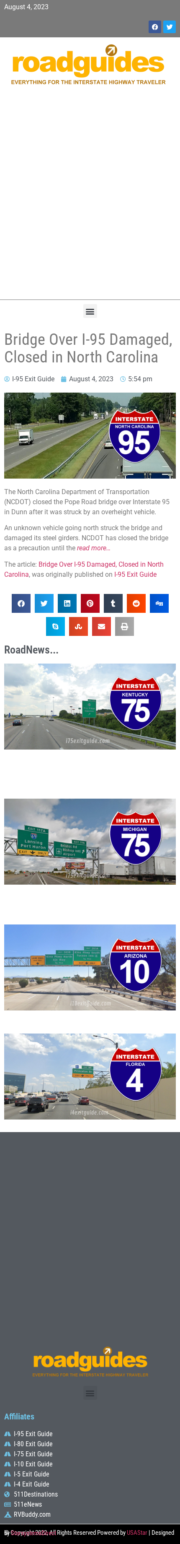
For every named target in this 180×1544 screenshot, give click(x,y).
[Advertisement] (90, 197)
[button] (90, 311)
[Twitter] (169, 27)
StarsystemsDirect (33, 1533)
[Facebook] (155, 27)
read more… (94, 548)
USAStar (137, 1532)
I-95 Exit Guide (135, 574)
